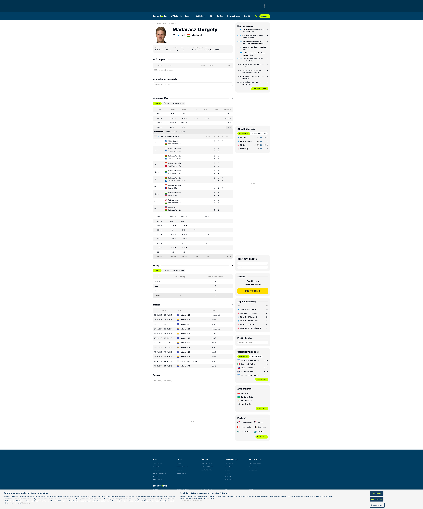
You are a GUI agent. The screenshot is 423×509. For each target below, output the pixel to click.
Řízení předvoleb (377, 505)
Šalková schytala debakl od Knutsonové (251, 83)
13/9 (183, 118)
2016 (158, 239)
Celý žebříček (261, 379)
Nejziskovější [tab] (243, 356)
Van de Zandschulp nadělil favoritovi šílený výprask (251, 71)
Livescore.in (246, 427)
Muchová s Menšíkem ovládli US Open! (254, 48)
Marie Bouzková (157, 479)
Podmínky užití (157, 489)
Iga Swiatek (156, 476)
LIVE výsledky (177, 16)
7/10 (172, 114)
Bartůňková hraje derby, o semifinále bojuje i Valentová (252, 42)
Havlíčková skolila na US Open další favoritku (253, 54)
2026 (158, 114)
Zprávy (220, 16)
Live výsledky (247, 422)
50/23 (172, 221)
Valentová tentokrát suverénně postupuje (253, 77)
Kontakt (251, 489)
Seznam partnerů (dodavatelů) (191, 500)
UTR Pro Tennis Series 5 (170, 136)
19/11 (172, 230)
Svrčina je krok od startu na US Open (253, 66)
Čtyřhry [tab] (166, 270)
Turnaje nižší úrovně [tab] (259, 133)
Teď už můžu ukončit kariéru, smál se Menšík (253, 31)
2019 (158, 230)
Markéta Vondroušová (159, 473)
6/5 (173, 225)
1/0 (206, 118)
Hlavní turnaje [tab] (243, 133)
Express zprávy (181, 473)
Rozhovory (180, 470)
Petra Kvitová (156, 470)
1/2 (206, 243)
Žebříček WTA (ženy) (207, 467)
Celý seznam (261, 408)
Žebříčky (199, 16)
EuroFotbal (246, 432)
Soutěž (247, 16)
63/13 (227, 118)
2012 (158, 252)
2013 (158, 247)
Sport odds (262, 427)
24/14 (172, 247)
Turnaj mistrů (228, 476)
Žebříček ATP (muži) (206, 464)
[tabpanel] (193, 183)
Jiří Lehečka (156, 467)
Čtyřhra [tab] (166, 103)
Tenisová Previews (182, 467)
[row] (193, 114)
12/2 (183, 234)
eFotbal (260, 432)
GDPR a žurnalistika (206, 489)
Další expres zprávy (259, 89)
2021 (158, 221)
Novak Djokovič (157, 464)
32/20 (183, 123)
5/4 (228, 123)
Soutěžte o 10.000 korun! (253, 283)
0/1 (195, 118)
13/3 (172, 234)
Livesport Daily (253, 467)
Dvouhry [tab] (157, 270)
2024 (158, 123)
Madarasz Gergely (174, 23)
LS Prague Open (253, 470)
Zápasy (188, 16)
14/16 (183, 243)
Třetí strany (25, 503)
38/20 (172, 217)
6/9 (228, 114)
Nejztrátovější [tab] (256, 356)
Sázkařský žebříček (206, 470)
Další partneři (261, 437)
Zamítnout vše (376, 499)
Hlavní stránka (157, 23)
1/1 (184, 114)
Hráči (210, 16)
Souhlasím (377, 493)
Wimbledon (228, 470)
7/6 (173, 252)
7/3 (228, 127)
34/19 (183, 217)
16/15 (183, 127)
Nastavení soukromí (183, 489)
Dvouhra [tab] (157, 103)
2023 (158, 127)
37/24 (172, 123)
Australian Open (229, 464)
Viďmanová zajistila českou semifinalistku (252, 60)
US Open (227, 473)
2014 (158, 243)
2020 (158, 225)
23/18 (172, 127)
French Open (229, 467)
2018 (158, 234)
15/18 (172, 243)
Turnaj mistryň (229, 479)
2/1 (173, 239)
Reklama (227, 489)
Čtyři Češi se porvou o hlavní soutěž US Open (252, 36)
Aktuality (179, 464)
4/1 (206, 217)
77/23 (172, 118)
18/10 (183, 230)
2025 (158, 118)
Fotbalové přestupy (255, 464)
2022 (158, 217)
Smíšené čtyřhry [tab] (178, 103)
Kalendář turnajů (234, 16)
